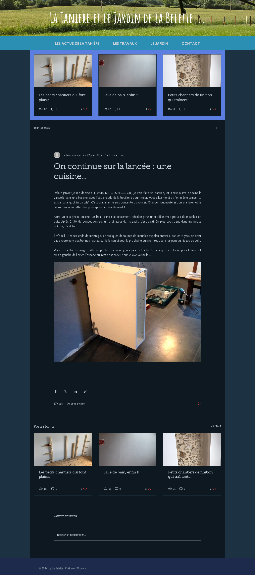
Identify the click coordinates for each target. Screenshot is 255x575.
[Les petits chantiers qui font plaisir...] (63, 449)
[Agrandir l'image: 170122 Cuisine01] (127, 312)
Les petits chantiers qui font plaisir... (62, 475)
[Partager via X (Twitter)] (65, 391)
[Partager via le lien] (85, 391)
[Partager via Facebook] (56, 391)
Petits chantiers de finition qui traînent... (190, 475)
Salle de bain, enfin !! (121, 472)
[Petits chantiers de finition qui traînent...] (192, 449)
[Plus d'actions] (198, 155)
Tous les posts (42, 128)
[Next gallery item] (196, 312)
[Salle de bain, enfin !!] (127, 449)
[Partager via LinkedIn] (75, 391)
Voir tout (216, 426)
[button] (216, 127)
